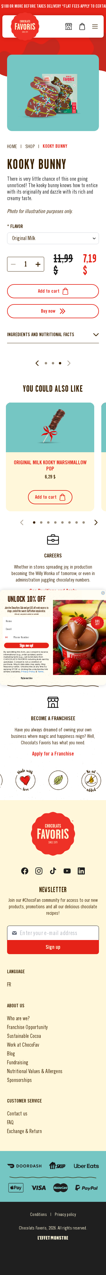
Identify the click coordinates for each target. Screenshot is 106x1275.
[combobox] (8, 637)
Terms (41, 671)
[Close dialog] (103, 592)
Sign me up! (26, 645)
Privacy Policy (28, 671)
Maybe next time (26, 678)
